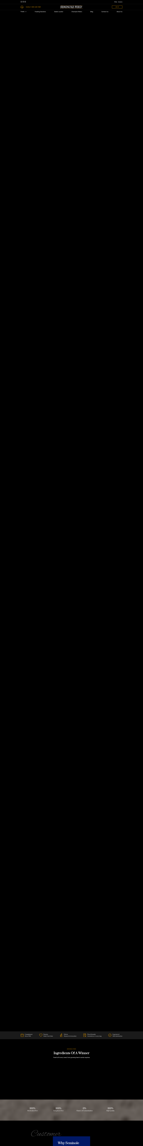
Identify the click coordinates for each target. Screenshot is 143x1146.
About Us (119, 11)
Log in (117, 6)
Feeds (22, 11)
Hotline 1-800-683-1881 (33, 7)
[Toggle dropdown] (26, 11)
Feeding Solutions (40, 11)
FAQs (115, 2)
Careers (120, 2)
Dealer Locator (58, 11)
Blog (91, 11)
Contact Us (104, 11)
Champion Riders (77, 11)
